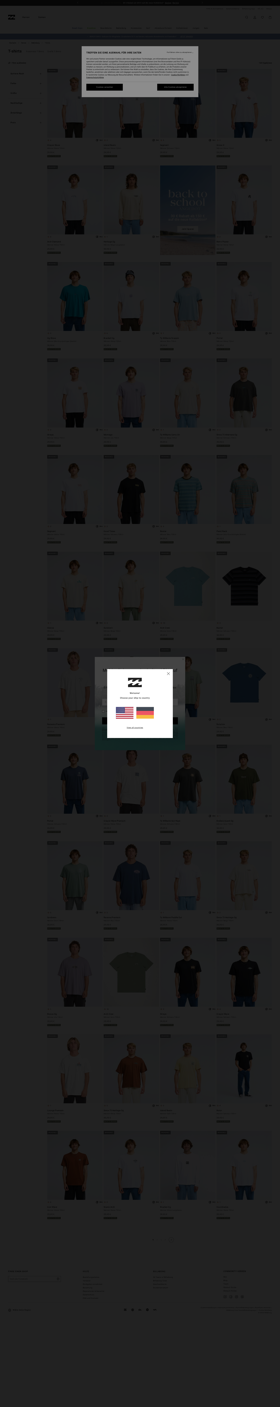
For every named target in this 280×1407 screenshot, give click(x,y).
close (168, 673)
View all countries (135, 727)
